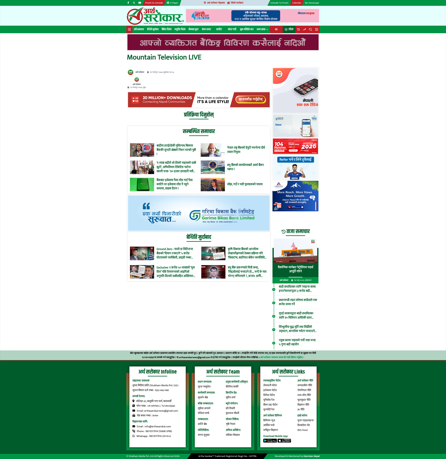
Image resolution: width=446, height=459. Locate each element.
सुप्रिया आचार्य (204, 408)
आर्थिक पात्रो (268, 425)
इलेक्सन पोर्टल (270, 390)
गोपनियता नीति (304, 390)
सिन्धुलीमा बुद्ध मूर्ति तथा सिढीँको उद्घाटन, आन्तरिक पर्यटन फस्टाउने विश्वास (297, 329)
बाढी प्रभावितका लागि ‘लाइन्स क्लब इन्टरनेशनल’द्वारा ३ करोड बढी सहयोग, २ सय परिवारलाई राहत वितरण (297, 289)
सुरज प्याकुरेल (204, 386)
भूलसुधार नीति (304, 400)
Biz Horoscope (312, 3)
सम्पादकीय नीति (304, 385)
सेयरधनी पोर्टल (270, 385)
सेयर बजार (206, 29)
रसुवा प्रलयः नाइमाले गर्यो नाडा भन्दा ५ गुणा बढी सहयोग (297, 342)
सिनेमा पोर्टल (269, 395)
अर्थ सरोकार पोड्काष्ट (216, 3)
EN (276, 29)
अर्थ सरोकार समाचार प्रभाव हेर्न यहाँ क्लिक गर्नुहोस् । (282, 357)
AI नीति (300, 409)
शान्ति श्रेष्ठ (202, 424)
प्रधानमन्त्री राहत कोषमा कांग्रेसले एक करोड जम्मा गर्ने (298, 302)
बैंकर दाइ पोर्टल (270, 405)
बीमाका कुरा (193, 29)
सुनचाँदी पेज (268, 409)
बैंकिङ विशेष (166, 29)
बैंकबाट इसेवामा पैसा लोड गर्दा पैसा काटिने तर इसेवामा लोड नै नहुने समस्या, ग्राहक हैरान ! (175, 184)
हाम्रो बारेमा (302, 415)
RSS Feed (302, 430)
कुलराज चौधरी (232, 413)
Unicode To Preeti (279, 3)
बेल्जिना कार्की (232, 386)
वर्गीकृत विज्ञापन (270, 430)
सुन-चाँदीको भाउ (247, 29)
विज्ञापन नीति (303, 405)
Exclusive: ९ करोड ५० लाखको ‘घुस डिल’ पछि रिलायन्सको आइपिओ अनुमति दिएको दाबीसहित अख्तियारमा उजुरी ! (176, 271)
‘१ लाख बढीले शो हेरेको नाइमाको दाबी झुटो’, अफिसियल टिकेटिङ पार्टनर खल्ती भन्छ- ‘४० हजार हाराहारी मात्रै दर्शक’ (176, 167)
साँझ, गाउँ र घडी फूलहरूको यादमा (245, 184)
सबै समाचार (139, 29)
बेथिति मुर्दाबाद (153, 29)
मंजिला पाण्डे (203, 413)
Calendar (296, 3)
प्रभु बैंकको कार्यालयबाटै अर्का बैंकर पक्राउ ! (245, 167)
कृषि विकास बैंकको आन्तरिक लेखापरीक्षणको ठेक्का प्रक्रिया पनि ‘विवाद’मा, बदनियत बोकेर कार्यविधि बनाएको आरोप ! (246, 253)
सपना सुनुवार (204, 435)
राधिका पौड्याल (233, 435)
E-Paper (174, 3)
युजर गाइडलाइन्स (305, 420)
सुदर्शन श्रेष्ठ (203, 397)
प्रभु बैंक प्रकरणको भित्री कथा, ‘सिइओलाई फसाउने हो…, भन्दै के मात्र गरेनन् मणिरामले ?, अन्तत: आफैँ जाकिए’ (247, 271)
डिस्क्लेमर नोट (303, 425)
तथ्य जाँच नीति (304, 395)
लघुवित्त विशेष (179, 29)
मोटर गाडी (232, 29)
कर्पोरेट (219, 29)
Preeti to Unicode (154, 3)
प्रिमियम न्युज (269, 420)
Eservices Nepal (312, 456)
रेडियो (291, 29)
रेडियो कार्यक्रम (237, 3)
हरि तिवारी (230, 408)
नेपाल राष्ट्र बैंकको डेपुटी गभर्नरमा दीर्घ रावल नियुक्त (246, 150)
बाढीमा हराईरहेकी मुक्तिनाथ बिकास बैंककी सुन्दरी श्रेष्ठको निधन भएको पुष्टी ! (176, 150)
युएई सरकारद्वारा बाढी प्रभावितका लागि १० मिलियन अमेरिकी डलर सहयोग (296, 316)
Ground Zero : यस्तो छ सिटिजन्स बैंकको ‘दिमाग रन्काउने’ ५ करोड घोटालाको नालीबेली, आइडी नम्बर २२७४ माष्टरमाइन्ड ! (175, 253)
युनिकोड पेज (268, 400)
